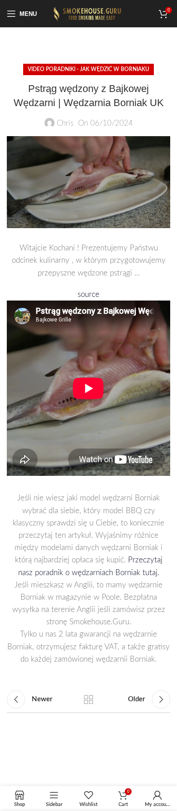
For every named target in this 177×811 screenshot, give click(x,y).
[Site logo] (88, 13)
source (88, 294)
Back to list (88, 699)
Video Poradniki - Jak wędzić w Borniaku (88, 69)
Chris (65, 123)
